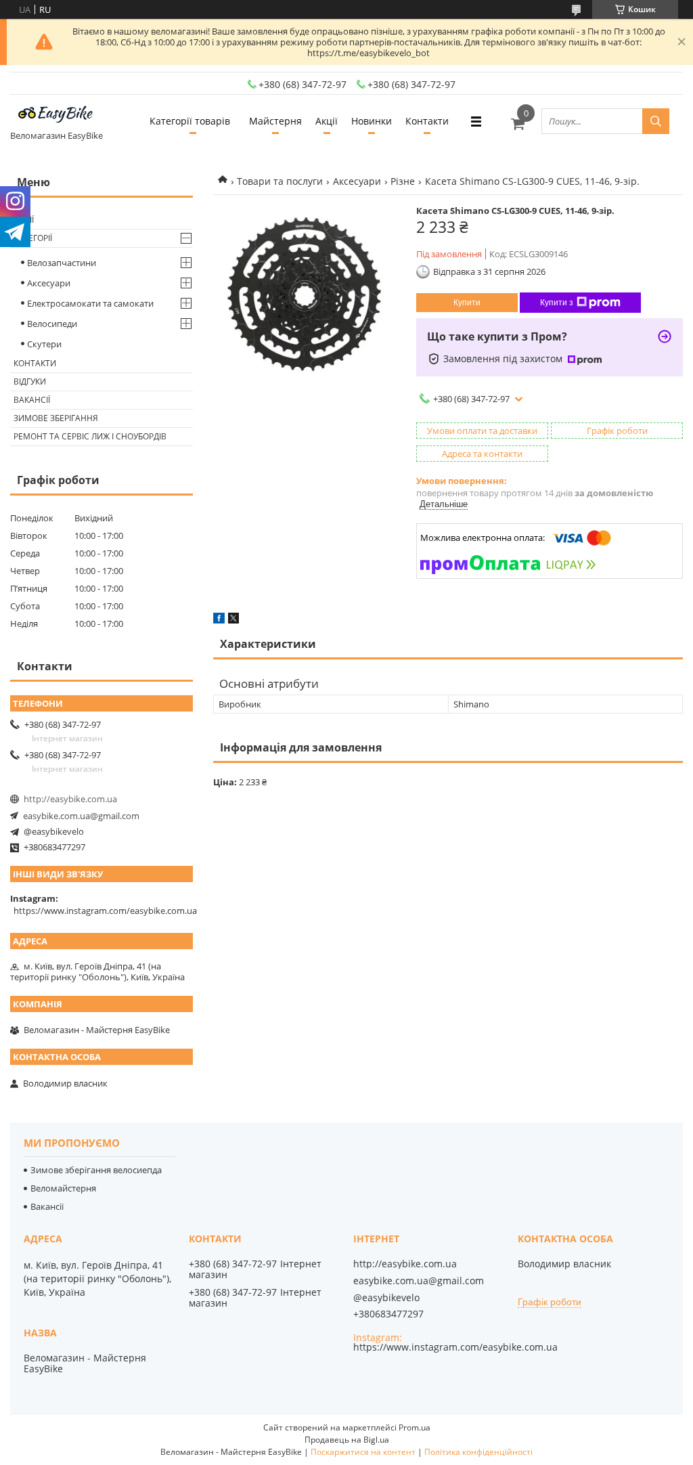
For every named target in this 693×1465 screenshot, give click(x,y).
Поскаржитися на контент (363, 1452)
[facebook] (219, 620)
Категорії (33, 238)
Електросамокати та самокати (90, 303)
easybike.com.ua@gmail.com (81, 815)
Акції (326, 120)
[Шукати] (655, 121)
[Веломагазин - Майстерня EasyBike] (61, 115)
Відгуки (30, 381)
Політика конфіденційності (478, 1452)
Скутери (44, 344)
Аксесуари (357, 181)
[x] (233, 620)
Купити (466, 302)
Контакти (427, 120)
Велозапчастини (61, 263)
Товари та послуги (280, 181)
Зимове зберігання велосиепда (96, 1170)
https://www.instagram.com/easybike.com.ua (105, 910)
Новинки (371, 120)
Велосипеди (52, 324)
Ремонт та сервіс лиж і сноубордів (90, 436)
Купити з (556, 302)
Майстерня (275, 120)
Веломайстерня (63, 1188)
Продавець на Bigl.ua (347, 1439)
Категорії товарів (190, 120)
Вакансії (32, 400)
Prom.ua (414, 1427)
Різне (402, 181)
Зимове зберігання (56, 418)
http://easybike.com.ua (70, 798)
